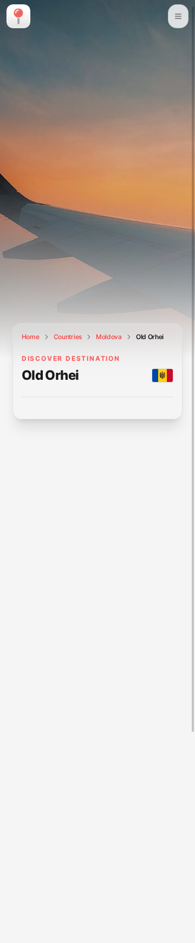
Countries (68, 337)
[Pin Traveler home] (18, 16)
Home (31, 337)
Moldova (109, 337)
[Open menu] (178, 16)
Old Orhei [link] (150, 337)
